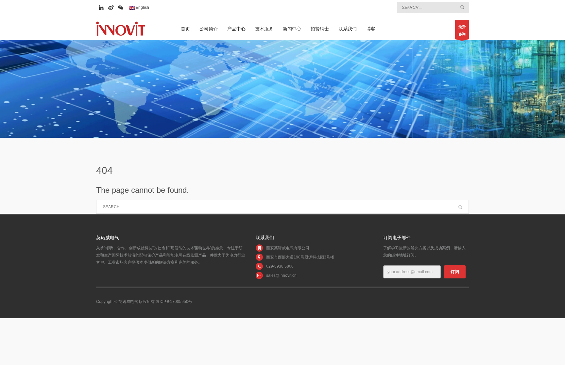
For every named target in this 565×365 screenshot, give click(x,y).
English (142, 7)
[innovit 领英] (101, 7)
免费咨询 (462, 30)
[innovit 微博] (111, 7)
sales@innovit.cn (281, 275)
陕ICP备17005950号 (174, 301)
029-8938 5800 (280, 266)
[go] (462, 7)
